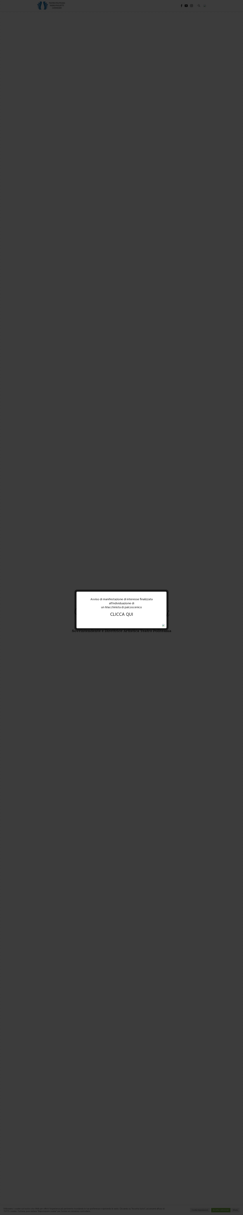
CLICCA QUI (121, 614)
